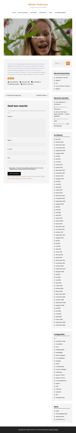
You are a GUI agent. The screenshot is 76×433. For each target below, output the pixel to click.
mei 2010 (58, 280)
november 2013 (60, 173)
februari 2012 (59, 221)
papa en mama (60, 378)
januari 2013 (59, 193)
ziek (57, 395)
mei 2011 (58, 246)
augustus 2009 (60, 305)
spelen (17, 84)
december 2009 (60, 294)
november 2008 (60, 325)
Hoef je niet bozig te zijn (14, 95)
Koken (58, 364)
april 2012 (58, 215)
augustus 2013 (60, 179)
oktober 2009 (60, 300)
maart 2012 (59, 218)
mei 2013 (58, 184)
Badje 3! (58, 80)
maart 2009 (59, 319)
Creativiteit (36, 82)
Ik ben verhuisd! (23, 12)
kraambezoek (60, 366)
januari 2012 (59, 224)
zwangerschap (60, 397)
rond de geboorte (61, 381)
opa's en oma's (60, 375)
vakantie (58, 392)
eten (57, 347)
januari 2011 (59, 257)
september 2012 (60, 201)
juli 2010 (58, 274)
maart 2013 (59, 190)
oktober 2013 (59, 176)
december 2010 (60, 260)
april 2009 (59, 317)
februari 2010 (59, 288)
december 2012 (60, 195)
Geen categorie (60, 355)
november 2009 (60, 297)
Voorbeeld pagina (60, 12)
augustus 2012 (60, 204)
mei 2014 (58, 162)
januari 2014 (59, 167)
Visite (50, 12)
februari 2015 (59, 142)
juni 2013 (58, 181)
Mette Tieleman (38, 4)
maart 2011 (59, 252)
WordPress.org (60, 419)
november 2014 (60, 148)
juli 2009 (58, 308)
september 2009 (61, 302)
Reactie (10, 116)
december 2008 (60, 322)
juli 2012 (58, 207)
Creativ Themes (53, 430)
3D (56, 83)
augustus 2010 (60, 271)
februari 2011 (59, 255)
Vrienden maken (41, 95)
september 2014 (60, 150)
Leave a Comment (27, 84)
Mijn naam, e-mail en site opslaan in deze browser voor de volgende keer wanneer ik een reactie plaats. (26, 168)
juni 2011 (58, 243)
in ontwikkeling (60, 358)
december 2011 (60, 226)
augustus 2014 (60, 153)
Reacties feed (60, 416)
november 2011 (60, 229)
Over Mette (33, 12)
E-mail (10, 149)
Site (9, 158)
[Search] (68, 63)
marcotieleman (13, 82)
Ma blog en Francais (62, 77)
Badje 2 (58, 89)
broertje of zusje (60, 341)
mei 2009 (58, 314)
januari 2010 (59, 291)
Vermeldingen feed (61, 414)
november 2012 (60, 198)
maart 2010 (59, 286)
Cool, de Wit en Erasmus (63, 86)
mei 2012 (58, 212)
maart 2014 (59, 164)
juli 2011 (58, 241)
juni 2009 (58, 311)
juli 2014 (58, 156)
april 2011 (58, 249)
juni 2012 (58, 210)
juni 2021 (58, 139)
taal (57, 386)
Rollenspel (10, 78)
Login (57, 411)
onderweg (59, 372)
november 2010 (60, 263)
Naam (10, 140)
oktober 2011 (59, 232)
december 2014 (60, 145)
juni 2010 (58, 277)
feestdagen (59, 352)
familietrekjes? (60, 350)
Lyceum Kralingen (61, 369)
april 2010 (58, 283)
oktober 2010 (59, 266)
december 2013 (60, 170)
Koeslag (58, 361)
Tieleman (58, 389)
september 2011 (60, 235)
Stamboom (42, 12)
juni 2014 (58, 159)
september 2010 (60, 269)
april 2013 (58, 187)
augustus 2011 (60, 238)
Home (14, 12)
